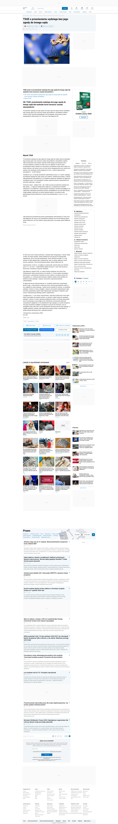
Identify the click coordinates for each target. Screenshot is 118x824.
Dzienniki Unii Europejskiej (52, 810)
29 (89, 281)
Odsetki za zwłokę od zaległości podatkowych (81, 256)
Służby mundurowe (47, 535)
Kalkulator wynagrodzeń (79, 218)
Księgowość (29, 11)
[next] (69, 736)
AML (72, 798)
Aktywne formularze (82, 240)
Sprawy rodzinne (56, 533)
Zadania (24, 808)
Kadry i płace (25, 811)
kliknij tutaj (53, 760)
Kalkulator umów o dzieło (79, 222)
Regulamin (58, 821)
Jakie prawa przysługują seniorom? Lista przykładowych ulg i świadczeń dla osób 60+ (83, 205)
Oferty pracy (85, 814)
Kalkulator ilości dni (78, 227)
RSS (69, 821)
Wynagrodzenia (38, 792)
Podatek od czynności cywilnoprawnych (83, 268)
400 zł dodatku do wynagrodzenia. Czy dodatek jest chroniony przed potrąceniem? (83, 180)
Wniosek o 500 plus (78, 248)
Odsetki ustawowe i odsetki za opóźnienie (83, 253)
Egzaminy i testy (38, 810)
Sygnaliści (61, 535)
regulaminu (47, 751)
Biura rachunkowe (75, 789)
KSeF (90, 11)
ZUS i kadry (25, 795)
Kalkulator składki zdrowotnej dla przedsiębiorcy (81, 214)
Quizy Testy (76, 269)
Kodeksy (48, 813)
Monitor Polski (49, 807)
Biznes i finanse (62, 791)
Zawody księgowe (26, 797)
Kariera (64, 821)
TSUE (25, 321)
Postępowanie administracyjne (81, 243)
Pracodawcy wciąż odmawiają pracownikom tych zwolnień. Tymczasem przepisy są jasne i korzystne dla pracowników (83, 173)
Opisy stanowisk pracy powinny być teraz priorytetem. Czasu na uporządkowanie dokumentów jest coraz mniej (83, 177)
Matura (36, 813)
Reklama (80, 821)
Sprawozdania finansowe (76, 797)
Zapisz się (46, 754)
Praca (42, 533)
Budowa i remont (86, 795)
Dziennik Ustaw (50, 805)
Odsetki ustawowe (74, 811)
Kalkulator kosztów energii (80, 224)
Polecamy (75, 427)
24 (75, 281)
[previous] (53, 736)
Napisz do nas (48, 325)
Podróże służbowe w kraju (76, 805)
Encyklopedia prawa (37, 535)
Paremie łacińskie (36, 537)
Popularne (78, 163)
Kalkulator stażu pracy (63, 811)
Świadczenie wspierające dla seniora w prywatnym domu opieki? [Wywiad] (82, 187)
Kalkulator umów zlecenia (79, 220)
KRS (63, 258)
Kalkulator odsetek (62, 810)
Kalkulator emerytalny (79, 226)
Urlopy (36, 795)
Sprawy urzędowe (27, 535)
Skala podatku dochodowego (76, 813)
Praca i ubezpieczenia (63, 794)
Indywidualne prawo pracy (40, 791)
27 (83, 281)
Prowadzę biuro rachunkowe (76, 792)
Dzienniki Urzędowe (51, 808)
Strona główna (26, 15)
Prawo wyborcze (26, 537)
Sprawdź (83, 117)
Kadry (35, 11)
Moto (70, 11)
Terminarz (79, 278)
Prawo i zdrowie (50, 799)
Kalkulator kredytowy (78, 229)
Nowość (84, 112)
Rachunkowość (26, 792)
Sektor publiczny (48, 11)
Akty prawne (49, 803)
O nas (24, 821)
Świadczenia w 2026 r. (79, 326)
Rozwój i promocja (26, 810)
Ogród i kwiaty (85, 797)
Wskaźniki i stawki (75, 803)
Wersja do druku (31, 325)
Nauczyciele (37, 808)
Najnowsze (84, 163)
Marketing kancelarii (45, 537)
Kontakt (74, 821)
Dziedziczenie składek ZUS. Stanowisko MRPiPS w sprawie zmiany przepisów (83, 170)
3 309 (66, 736)
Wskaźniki (79, 251)
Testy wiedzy (37, 816)
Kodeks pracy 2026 (84, 114)
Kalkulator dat (77, 237)
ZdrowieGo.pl (85, 805)
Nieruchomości (77, 11)
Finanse (84, 794)
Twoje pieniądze (63, 11)
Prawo (55, 11)
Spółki (60, 792)
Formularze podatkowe (87, 811)
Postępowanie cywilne (79, 241)
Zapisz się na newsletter (64, 325)
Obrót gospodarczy (26, 794)
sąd (31, 277)
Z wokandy (55, 535)
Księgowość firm (26, 789)
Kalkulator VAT (62, 808)
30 (91, 281)
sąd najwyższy (31, 321)
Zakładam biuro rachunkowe (76, 791)
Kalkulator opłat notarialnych (80, 233)
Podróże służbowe (74, 810)
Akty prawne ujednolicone (52, 811)
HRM (36, 798)
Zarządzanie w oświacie (39, 811)
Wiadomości (35, 15)
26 (80, 281)
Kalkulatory (79, 211)
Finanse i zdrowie (62, 798)
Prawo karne (77, 245)
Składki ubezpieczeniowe (76, 808)
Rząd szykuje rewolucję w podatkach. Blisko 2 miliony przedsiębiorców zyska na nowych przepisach (83, 201)
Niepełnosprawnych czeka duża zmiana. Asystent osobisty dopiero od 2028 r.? (82, 198)
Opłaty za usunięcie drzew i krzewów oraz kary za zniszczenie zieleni (83, 265)
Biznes (40, 11)
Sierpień (86, 278)
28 (86, 281)
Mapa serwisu (87, 821)
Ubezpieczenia (38, 794)
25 (78, 281)
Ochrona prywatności (33, 821)
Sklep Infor (49, 798)
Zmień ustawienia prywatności (47, 821)
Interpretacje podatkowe (79, 271)
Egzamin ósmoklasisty (39, 814)
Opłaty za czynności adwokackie (81, 258)
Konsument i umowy (34, 533)
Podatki (24, 791)
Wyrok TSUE (27, 98)
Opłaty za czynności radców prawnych (82, 260)
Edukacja (85, 11)
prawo (64, 194)
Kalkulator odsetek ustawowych (81, 231)
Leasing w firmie (62, 797)
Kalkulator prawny (78, 235)
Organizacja (25, 805)
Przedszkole (37, 805)
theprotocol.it (85, 813)
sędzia (37, 321)
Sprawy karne (48, 533)
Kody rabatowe (86, 808)
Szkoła (36, 807)
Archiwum (85, 807)
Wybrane (90, 163)
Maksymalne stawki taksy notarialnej (82, 262)
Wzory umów (77, 247)
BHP (36, 797)
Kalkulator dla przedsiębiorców (81, 216)
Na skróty (85, 803)
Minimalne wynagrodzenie (76, 807)
